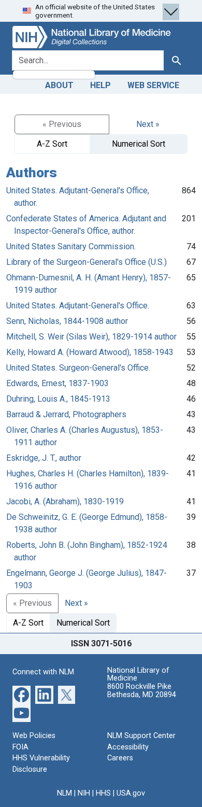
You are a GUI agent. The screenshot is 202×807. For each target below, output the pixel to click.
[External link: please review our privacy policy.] (21, 694)
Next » (148, 124)
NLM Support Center (141, 735)
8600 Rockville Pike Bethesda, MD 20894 (141, 690)
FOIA (20, 747)
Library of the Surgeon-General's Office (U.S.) (86, 262)
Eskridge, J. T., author (43, 458)
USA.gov (131, 793)
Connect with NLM (43, 672)
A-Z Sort (52, 144)
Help (100, 85)
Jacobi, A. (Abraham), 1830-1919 (65, 501)
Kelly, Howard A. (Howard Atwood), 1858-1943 (90, 352)
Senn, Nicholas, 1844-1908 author (67, 321)
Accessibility (128, 747)
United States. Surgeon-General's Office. (78, 368)
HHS (103, 793)
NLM (64, 793)
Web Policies (33, 735)
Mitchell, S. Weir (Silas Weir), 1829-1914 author (91, 337)
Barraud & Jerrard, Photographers (66, 414)
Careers (120, 758)
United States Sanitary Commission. (71, 246)
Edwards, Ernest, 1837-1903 (57, 383)
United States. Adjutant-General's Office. (77, 305)
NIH (84, 793)
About (59, 85)
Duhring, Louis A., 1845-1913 (58, 399)
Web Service (153, 85)
